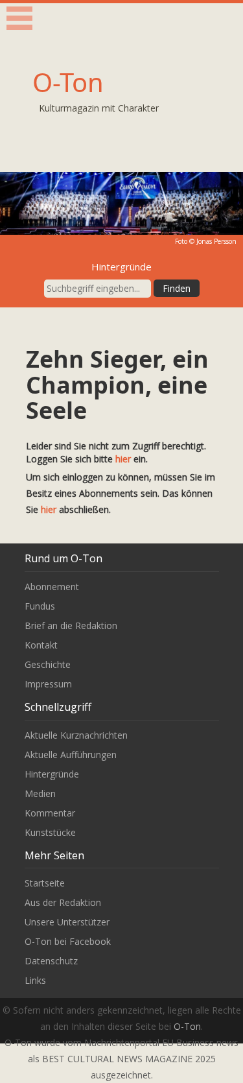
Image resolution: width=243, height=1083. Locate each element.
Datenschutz (51, 961)
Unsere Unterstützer (67, 922)
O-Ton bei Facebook (68, 941)
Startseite (45, 883)
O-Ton (68, 82)
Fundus (40, 606)
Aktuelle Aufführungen (71, 754)
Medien (40, 793)
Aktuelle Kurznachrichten (76, 735)
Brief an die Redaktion (71, 625)
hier (123, 459)
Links (35, 980)
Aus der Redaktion (63, 902)
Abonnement (52, 586)
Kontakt (41, 645)
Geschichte (48, 664)
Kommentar (50, 813)
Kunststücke (50, 832)
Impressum (48, 684)
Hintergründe (52, 774)
